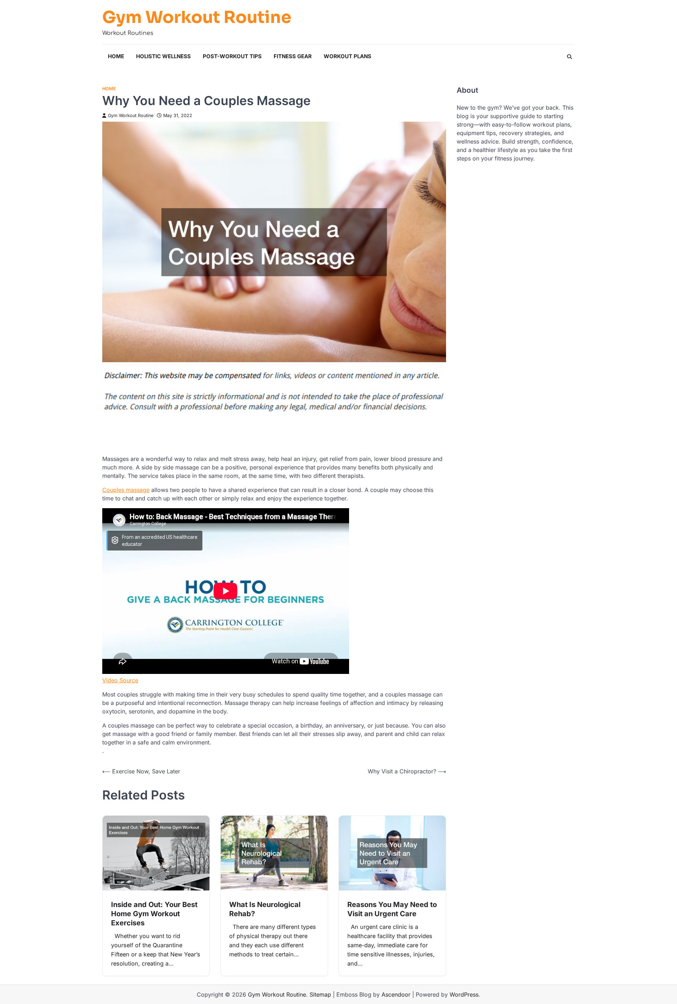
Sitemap (320, 994)
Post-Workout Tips (232, 56)
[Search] (569, 56)
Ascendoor (396, 994)
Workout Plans (347, 56)
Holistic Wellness (163, 56)
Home (116, 56)
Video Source (120, 680)
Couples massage (126, 489)
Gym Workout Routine (196, 17)
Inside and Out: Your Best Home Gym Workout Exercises (154, 913)
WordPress (464, 994)
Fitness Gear (293, 56)
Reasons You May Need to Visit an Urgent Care (392, 909)
